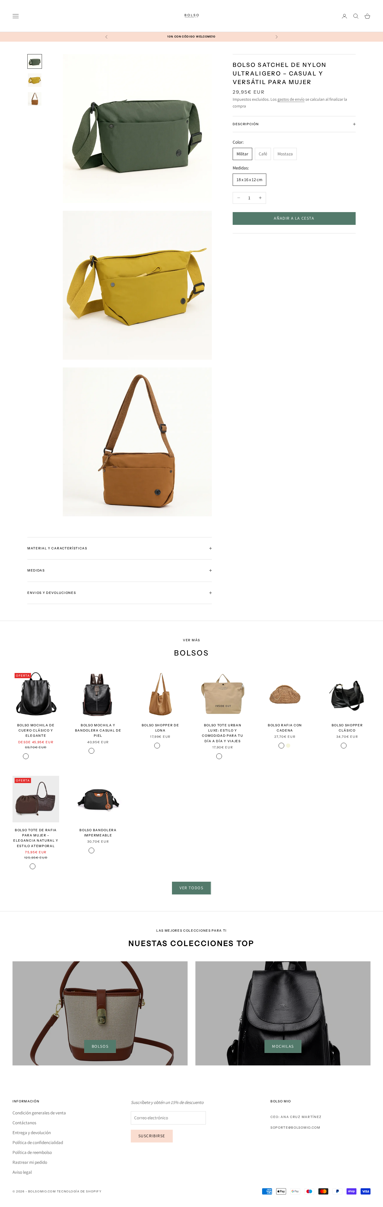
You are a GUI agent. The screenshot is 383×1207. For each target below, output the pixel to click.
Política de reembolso (32, 1152)
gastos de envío (291, 99)
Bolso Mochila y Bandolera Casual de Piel (98, 730)
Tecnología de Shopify (79, 1191)
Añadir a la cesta (294, 218)
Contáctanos (24, 1123)
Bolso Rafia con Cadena (285, 727)
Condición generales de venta (39, 1113)
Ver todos (191, 888)
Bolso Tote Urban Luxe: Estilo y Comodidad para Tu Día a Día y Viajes (222, 733)
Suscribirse (151, 1136)
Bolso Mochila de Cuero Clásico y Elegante (36, 730)
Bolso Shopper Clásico (347, 727)
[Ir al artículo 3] (34, 99)
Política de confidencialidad (38, 1142)
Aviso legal (22, 1172)
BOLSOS (100, 1046)
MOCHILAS (283, 1046)
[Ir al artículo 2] (34, 80)
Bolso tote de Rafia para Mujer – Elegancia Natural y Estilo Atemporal (35, 838)
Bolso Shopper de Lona (160, 727)
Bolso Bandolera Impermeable (97, 832)
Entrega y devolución (32, 1132)
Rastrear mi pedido (30, 1162)
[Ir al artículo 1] (34, 61)
